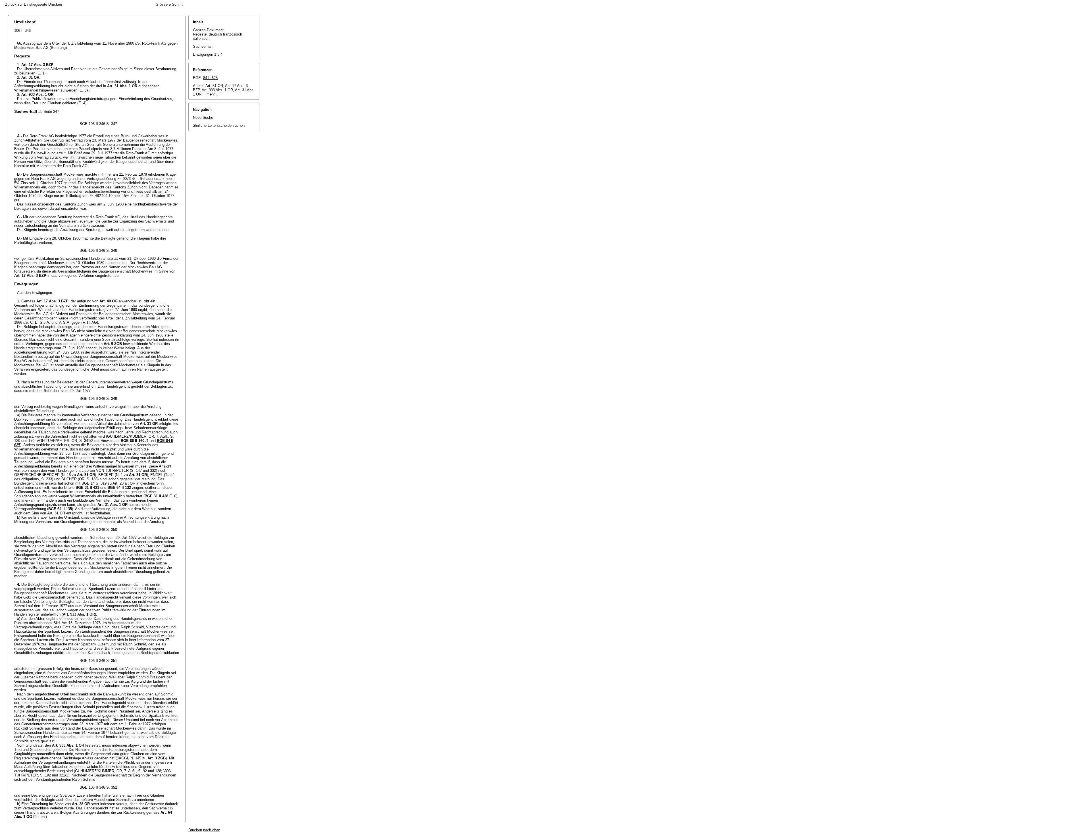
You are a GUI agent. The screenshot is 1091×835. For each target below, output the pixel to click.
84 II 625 (210, 78)
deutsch (215, 34)
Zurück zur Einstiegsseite (26, 4)
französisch (232, 34)
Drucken (55, 4)
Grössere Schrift (169, 4)
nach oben (211, 830)
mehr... (212, 94)
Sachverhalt (203, 46)
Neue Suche (203, 117)
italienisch (201, 38)
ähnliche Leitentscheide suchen (219, 125)
